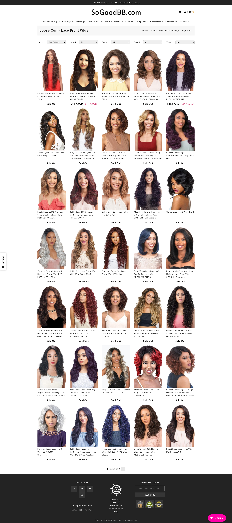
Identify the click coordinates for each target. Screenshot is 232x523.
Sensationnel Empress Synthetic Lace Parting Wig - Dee (180, 156)
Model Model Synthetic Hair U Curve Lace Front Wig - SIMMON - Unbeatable (147, 215)
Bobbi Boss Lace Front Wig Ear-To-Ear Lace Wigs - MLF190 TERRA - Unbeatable (148, 156)
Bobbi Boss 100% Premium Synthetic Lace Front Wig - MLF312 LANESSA (50, 215)
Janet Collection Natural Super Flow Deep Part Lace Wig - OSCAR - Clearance (147, 96)
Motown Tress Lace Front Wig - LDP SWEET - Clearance (146, 393)
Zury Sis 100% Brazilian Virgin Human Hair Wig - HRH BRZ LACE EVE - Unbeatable (51, 393)
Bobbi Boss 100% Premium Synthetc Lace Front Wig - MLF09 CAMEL (82, 96)
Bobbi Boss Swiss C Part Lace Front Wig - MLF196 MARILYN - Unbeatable (114, 156)
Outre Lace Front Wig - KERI (180, 212)
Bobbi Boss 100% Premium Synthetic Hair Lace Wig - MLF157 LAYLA (82, 215)
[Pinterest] (82, 489)
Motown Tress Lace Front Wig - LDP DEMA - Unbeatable (49, 452)
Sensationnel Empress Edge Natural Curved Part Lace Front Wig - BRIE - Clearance (180, 393)
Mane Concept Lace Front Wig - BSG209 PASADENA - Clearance (115, 452)
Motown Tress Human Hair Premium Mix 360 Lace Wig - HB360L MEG (179, 333)
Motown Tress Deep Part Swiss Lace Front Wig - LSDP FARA (115, 96)
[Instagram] (82, 495)
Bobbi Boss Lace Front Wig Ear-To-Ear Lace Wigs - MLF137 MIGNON (147, 274)
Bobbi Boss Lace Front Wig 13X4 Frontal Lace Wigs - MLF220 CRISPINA (179, 96)
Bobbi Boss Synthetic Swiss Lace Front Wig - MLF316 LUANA (115, 333)
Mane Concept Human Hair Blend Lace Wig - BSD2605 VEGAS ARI (147, 333)
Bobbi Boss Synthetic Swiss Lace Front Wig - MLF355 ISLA (50, 96)
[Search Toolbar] (180, 12)
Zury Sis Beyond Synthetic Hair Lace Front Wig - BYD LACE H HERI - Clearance (82, 156)
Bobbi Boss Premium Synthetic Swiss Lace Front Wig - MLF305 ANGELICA (83, 452)
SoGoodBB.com (109, 520)
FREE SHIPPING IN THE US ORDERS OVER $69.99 (116, 2)
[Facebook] (74, 489)
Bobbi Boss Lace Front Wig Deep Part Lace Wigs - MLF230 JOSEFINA (82, 393)
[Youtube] (90, 489)
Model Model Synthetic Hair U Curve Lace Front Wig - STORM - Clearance (179, 274)
